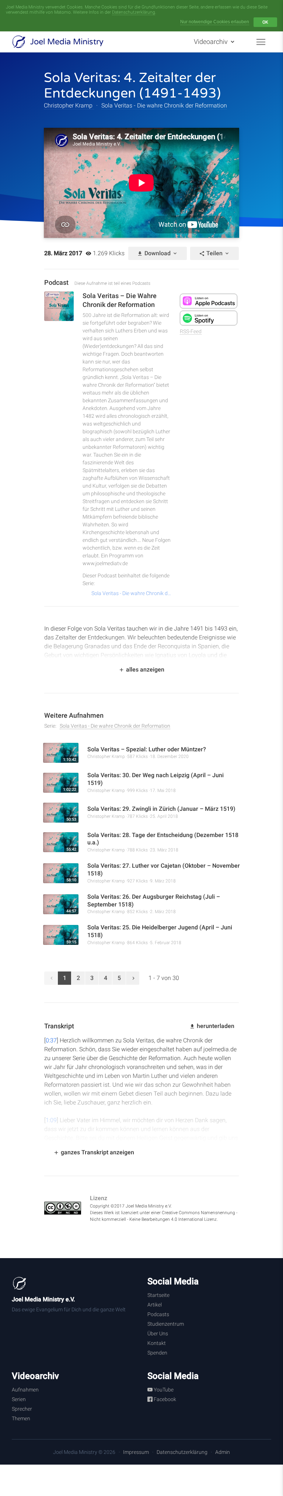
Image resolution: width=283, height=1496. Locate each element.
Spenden (157, 1353)
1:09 (51, 1120)
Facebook (164, 1399)
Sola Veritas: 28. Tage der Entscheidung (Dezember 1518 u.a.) (162, 838)
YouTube (163, 1390)
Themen (21, 1418)
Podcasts (158, 1314)
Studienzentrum (165, 1324)
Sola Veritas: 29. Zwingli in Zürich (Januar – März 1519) (161, 808)
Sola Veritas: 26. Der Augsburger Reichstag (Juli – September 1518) (153, 900)
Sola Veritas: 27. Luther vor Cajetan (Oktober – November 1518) (163, 869)
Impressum (136, 1452)
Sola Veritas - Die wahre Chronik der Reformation (164, 105)
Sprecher (22, 1409)
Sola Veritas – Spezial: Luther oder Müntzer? (146, 749)
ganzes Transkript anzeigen (96, 1152)
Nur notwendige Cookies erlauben (214, 21)
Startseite (158, 1295)
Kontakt (156, 1343)
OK (265, 22)
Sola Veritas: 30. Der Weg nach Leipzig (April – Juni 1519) (155, 779)
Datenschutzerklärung (133, 12)
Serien (19, 1399)
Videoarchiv (211, 41)
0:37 (51, 1040)
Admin (222, 1452)
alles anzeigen (144, 669)
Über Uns (157, 1333)
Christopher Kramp (69, 105)
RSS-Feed (191, 331)
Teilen (214, 253)
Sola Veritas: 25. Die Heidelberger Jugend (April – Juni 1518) (159, 931)
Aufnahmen (25, 1390)
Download (157, 253)
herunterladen (214, 1025)
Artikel (154, 1305)
